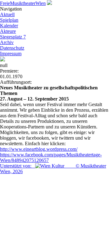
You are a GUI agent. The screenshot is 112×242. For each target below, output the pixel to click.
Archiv (7, 42)
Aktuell (7, 14)
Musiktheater (23, 3)
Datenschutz (12, 48)
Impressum (10, 53)
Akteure (8, 31)
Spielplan (9, 20)
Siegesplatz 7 (13, 36)
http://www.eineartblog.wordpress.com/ (38, 149)
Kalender (9, 25)
